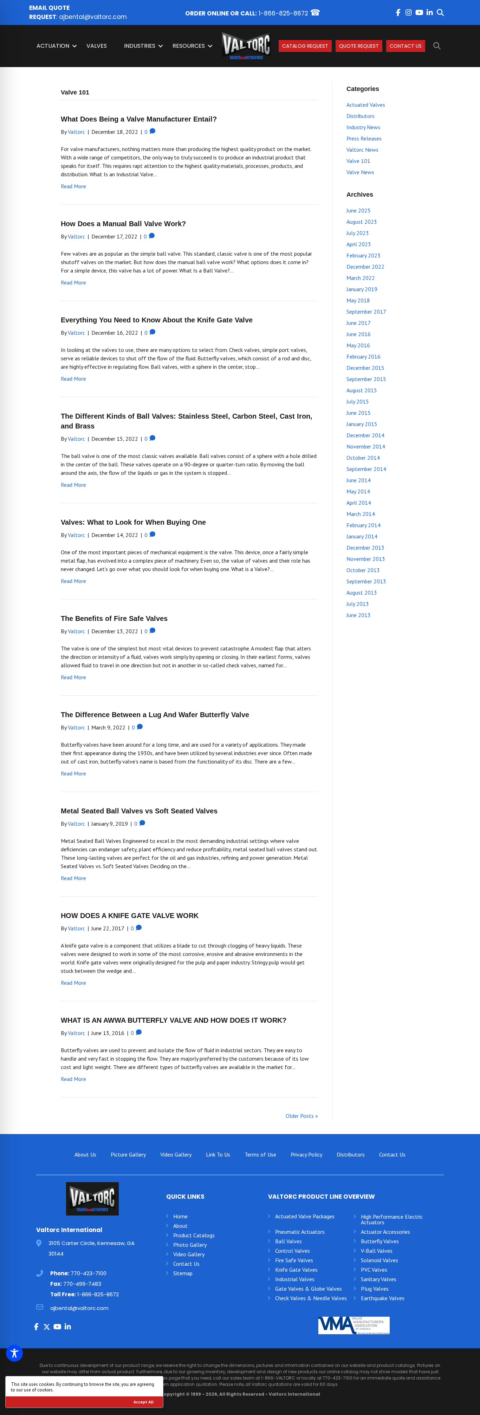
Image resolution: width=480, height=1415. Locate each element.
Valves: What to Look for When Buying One (133, 522)
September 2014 (366, 468)
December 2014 (365, 435)
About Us (85, 1154)
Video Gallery (176, 1154)
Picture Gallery (128, 1154)
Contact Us (406, 46)
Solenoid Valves (379, 1260)
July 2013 (357, 603)
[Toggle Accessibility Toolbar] (14, 1353)
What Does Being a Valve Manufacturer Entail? (139, 119)
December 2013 (365, 547)
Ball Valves (288, 1241)
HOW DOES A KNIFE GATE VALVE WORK (130, 915)
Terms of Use (260, 1154)
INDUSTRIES (139, 46)
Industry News (363, 127)
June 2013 (358, 614)
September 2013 (366, 581)
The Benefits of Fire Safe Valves (114, 618)
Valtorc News (362, 149)
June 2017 (358, 322)
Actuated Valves (365, 104)
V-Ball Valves (377, 1250)
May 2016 (358, 345)
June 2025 (358, 210)
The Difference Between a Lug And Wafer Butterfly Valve (155, 715)
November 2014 (365, 446)
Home (180, 1216)
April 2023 (358, 244)
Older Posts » (302, 1115)
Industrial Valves (294, 1279)
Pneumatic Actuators (300, 1231)
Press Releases (364, 138)
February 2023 (363, 255)
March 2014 (360, 513)
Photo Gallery (190, 1244)
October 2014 (363, 457)
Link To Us (218, 1154)
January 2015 (361, 423)
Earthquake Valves (382, 1298)
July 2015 (357, 401)
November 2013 (365, 558)
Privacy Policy (306, 1154)
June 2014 (358, 480)
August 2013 (361, 592)
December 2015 (365, 367)
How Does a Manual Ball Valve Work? (123, 224)
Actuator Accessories (385, 1231)
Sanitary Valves (378, 1279)
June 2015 (358, 412)
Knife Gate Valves (296, 1269)
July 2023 (357, 232)
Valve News (360, 172)
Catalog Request (305, 46)
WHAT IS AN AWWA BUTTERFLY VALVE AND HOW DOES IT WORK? (173, 1020)
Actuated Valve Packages (305, 1216)
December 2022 (365, 266)
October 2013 (363, 570)
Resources (189, 46)
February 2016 (363, 356)
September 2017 (366, 311)
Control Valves (292, 1250)
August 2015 (361, 390)
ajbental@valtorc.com (93, 17)
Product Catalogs (194, 1235)
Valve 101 (358, 160)
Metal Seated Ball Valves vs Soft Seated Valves (139, 811)
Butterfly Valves (380, 1241)
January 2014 (361, 536)
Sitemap (183, 1273)
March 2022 (360, 277)
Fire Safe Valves (294, 1260)
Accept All (144, 1401)
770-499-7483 (82, 1284)
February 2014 (363, 525)
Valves (96, 46)
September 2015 (366, 378)
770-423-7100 (88, 1273)
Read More (73, 186)
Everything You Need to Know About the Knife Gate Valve (157, 320)
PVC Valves (374, 1269)
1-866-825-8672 (283, 13)
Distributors (360, 115)
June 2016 (358, 334)
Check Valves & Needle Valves (311, 1298)
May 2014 (358, 491)
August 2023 (361, 221)
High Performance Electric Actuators (392, 1219)
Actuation (53, 46)
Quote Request (359, 46)
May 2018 (358, 300)
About (180, 1225)
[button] (398, 12)
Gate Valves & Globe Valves (308, 1288)
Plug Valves (375, 1288)
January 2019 (361, 289)
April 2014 (358, 502)
